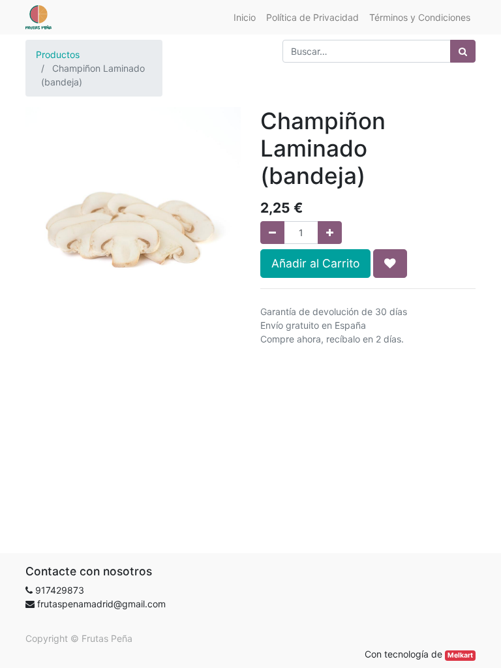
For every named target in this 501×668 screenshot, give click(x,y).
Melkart (460, 655)
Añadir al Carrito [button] (315, 263)
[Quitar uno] (272, 232)
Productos (58, 54)
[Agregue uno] (330, 232)
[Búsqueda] (463, 51)
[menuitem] (244, 17)
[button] (390, 263)
